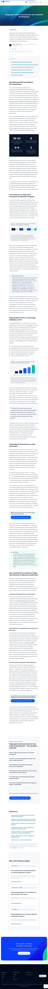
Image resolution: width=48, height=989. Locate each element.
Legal (16, 984)
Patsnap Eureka (4, 972)
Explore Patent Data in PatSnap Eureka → (20, 517)
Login (40, 1)
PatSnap (14, 847)
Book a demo (22, 953)
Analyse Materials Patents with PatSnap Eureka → (22, 700)
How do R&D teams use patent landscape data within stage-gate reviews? (24, 777)
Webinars (15, 974)
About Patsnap (28, 972)
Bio (2, 979)
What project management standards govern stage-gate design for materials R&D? (24, 783)
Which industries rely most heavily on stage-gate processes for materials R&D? (24, 765)
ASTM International (22, 600)
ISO (21, 331)
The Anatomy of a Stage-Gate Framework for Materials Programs (24, 64)
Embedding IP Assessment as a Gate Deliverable (21, 69)
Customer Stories (16, 972)
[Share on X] (15, 49)
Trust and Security (29, 974)
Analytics (3, 974)
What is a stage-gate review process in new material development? (24, 753)
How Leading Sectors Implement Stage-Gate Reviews (22, 72)
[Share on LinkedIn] (13, 49)
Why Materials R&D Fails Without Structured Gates (21, 62)
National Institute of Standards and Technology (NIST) (22, 101)
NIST (10, 640)
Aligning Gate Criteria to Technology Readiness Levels (22, 67)
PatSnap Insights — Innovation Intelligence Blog (21, 839)
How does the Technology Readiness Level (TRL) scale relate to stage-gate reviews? (24, 759)
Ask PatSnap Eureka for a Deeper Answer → (20, 797)
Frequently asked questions (17, 74)
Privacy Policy (20, 984)
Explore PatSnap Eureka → (16, 881)
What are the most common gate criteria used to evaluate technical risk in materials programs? (24, 771)
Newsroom (15, 979)
